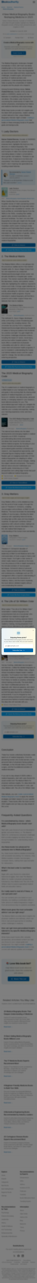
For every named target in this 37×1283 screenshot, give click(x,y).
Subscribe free (17, 650)
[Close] (33, 630)
